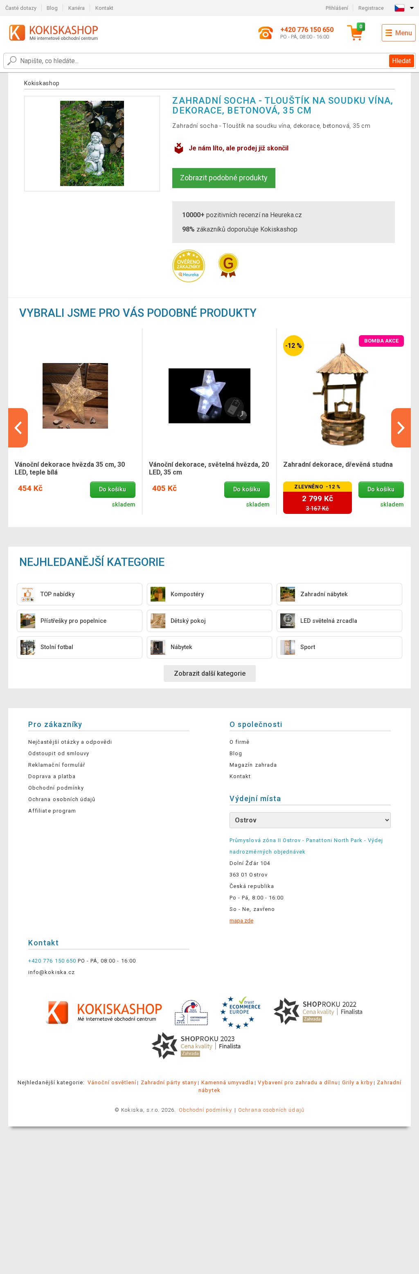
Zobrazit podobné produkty (224, 177)
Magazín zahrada (253, 765)
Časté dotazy (20, 8)
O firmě (240, 742)
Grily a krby (357, 1082)
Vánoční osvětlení (112, 1082)
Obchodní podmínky (56, 788)
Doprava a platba (52, 776)
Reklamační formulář (56, 765)
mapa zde (241, 920)
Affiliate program (52, 811)
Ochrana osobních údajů (61, 799)
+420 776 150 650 (52, 961)
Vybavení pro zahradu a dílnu (298, 1082)
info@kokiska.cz (51, 972)
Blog (52, 8)
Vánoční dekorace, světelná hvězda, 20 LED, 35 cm (209, 468)
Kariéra (76, 8)
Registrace (371, 8)
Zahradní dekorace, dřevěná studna (338, 464)
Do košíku (112, 489)
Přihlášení (337, 8)
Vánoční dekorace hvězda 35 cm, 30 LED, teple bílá (70, 468)
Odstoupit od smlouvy (58, 753)
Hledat (401, 61)
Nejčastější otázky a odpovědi (70, 742)
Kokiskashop (42, 83)
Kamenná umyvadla (227, 1082)
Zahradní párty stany (169, 1082)
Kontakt (104, 8)
